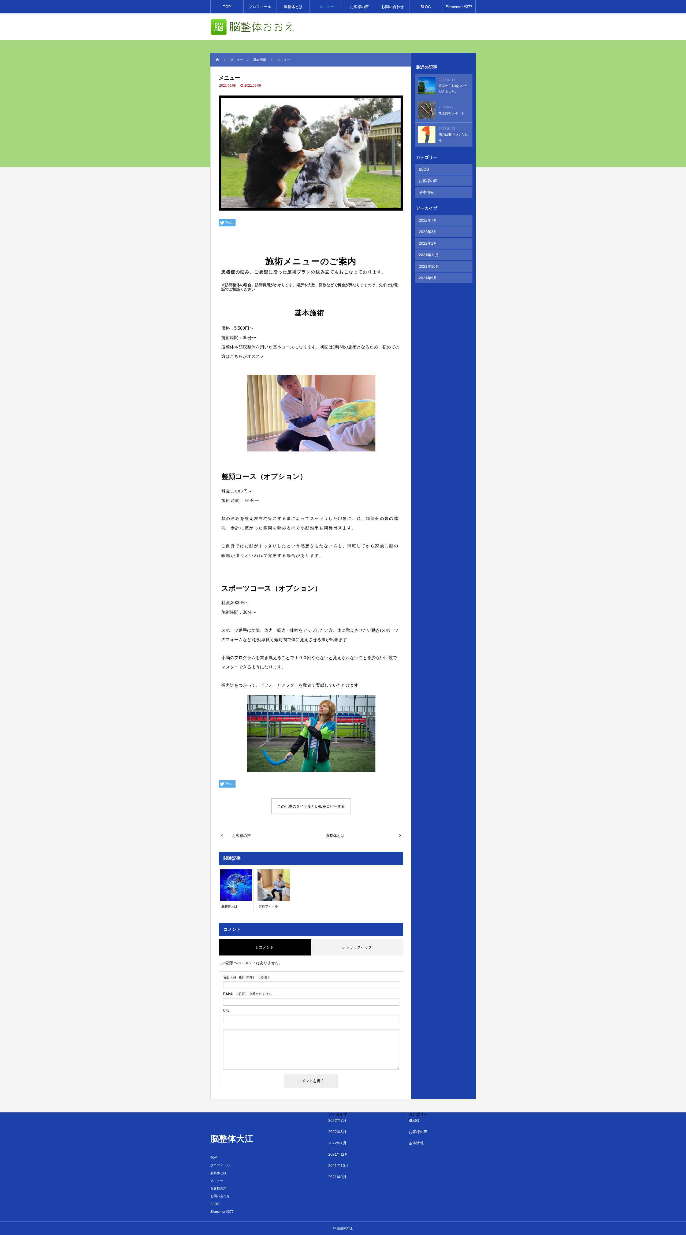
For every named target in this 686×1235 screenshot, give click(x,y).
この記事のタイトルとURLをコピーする (311, 806)
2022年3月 (428, 232)
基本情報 (426, 192)
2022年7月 (428, 220)
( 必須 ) (246, 977)
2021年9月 (428, 278)
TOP (227, 7)
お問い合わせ (392, 7)
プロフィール (260, 7)
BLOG (425, 7)
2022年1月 (428, 243)
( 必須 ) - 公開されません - (248, 993)
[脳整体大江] (252, 27)
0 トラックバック (357, 947)
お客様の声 (359, 7)
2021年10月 (429, 266)
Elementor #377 (458, 7)
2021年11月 (429, 255)
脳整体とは (293, 7)
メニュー (326, 7)
